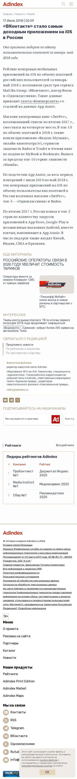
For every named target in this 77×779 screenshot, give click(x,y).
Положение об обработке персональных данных (31, 580)
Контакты (18, 712)
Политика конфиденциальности (21, 572)
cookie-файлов (48, 760)
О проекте (10, 629)
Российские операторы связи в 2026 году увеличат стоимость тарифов (35, 265)
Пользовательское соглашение (21, 576)
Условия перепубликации (17, 545)
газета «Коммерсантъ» (40, 101)
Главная (7, 14)
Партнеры (10, 643)
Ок (47, 772)
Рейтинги (10, 674)
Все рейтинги (65, 445)
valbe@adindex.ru (18, 390)
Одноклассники (22, 744)
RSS (13, 720)
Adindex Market (14, 688)
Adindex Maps (13, 696)
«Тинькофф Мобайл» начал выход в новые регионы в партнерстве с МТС (55, 302)
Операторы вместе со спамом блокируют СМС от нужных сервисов (19, 280)
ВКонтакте (18, 736)
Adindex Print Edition (19, 681)
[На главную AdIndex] (38, 533)
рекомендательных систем (37, 765)
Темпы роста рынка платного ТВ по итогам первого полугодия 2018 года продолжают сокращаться (36, 322)
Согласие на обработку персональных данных (30, 584)
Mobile (31, 14)
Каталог (9, 650)
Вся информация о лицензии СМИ (22, 568)
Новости (20, 14)
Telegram (17, 728)
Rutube (15, 752)
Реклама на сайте (16, 636)
